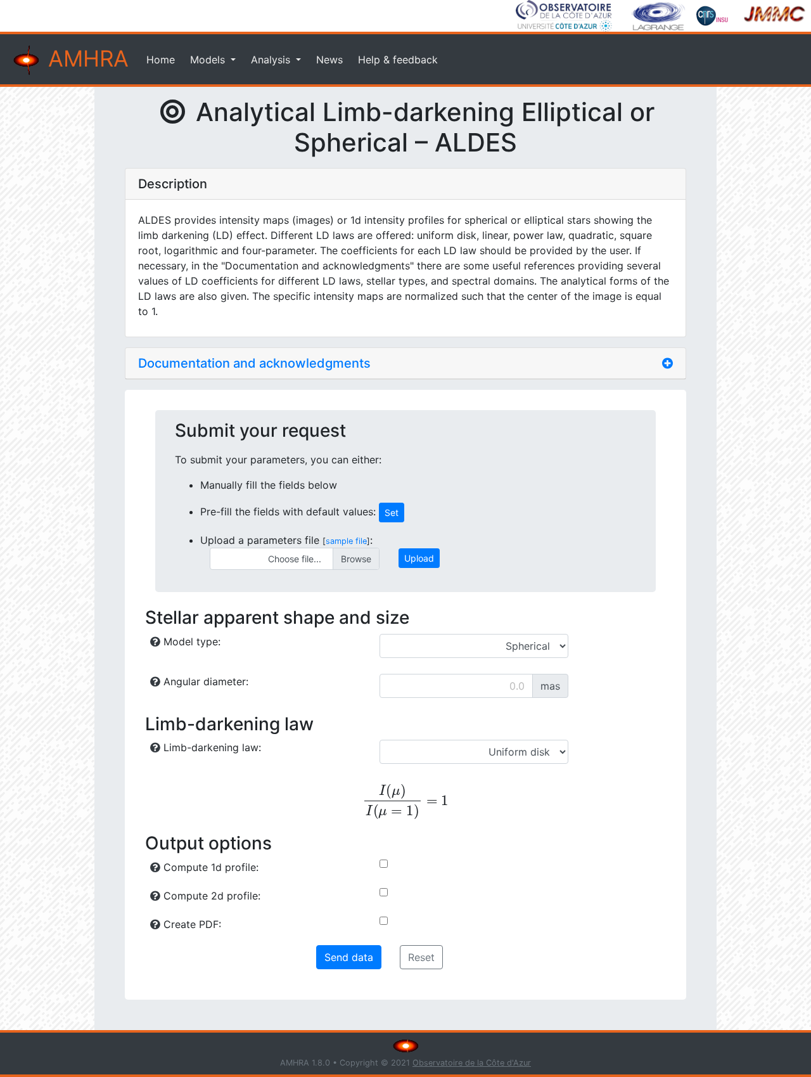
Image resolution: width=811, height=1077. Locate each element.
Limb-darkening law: (210, 747)
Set (392, 512)
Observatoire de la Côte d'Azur (471, 1062)
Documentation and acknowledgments (254, 363)
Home (160, 59)
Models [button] (209, 59)
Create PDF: (190, 924)
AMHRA (85, 58)
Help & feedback (398, 59)
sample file (346, 541)
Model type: (190, 641)
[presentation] (405, 801)
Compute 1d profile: (209, 867)
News (329, 59)
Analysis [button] (272, 59)
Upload (419, 558)
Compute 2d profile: (210, 895)
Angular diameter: (204, 681)
